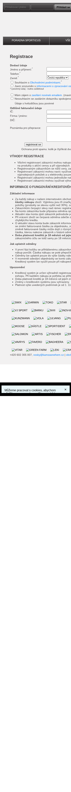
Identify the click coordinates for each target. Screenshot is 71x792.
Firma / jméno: (18, 115)
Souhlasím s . (38, 82)
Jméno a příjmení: (21, 69)
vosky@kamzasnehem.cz (48, 354)
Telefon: (15, 73)
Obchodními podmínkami (45, 82)
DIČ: (12, 120)
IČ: (11, 111)
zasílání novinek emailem (47, 95)
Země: (14, 78)
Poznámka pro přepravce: (25, 127)
